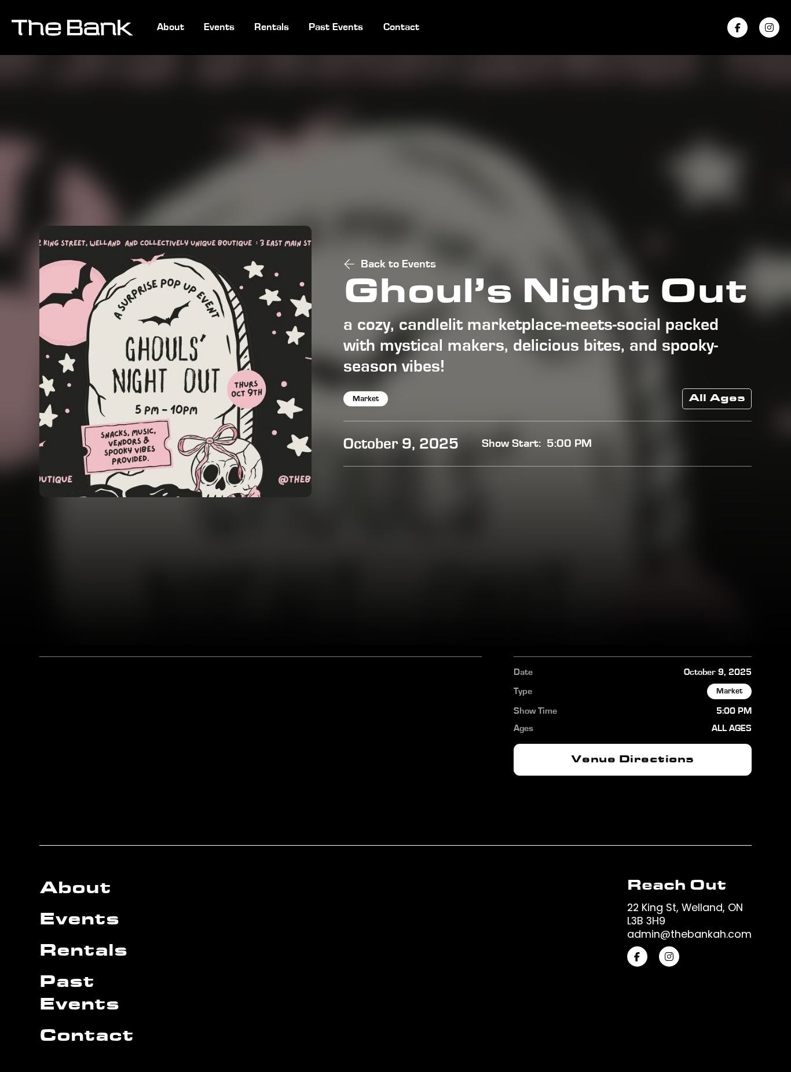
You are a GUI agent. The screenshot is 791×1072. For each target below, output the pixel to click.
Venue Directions (632, 760)
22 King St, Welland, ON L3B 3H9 (685, 914)
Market (366, 399)
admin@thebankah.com (689, 934)
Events (219, 27)
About (170, 27)
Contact (401, 27)
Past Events (336, 27)
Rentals (271, 27)
